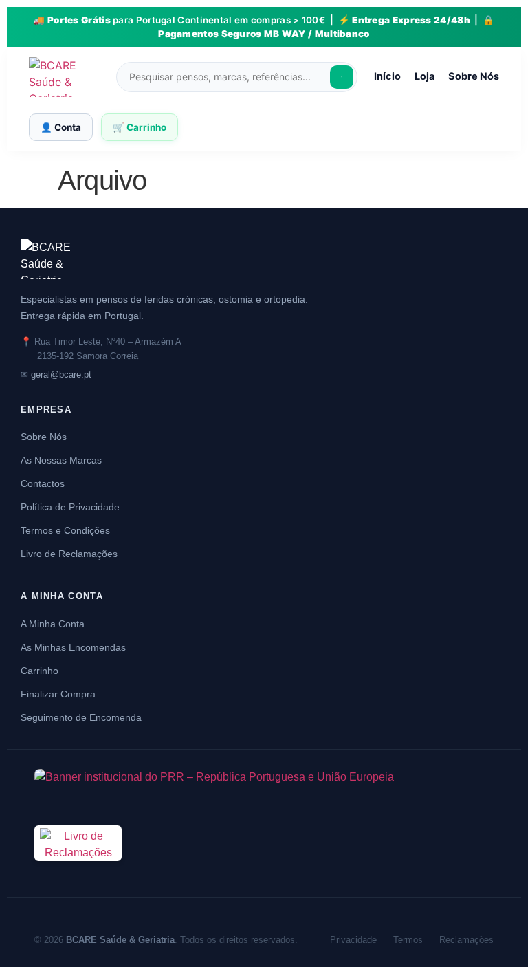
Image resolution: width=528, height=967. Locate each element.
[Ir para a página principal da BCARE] (264, 259)
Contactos (43, 483)
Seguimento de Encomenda (81, 717)
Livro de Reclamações (69, 553)
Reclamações (466, 940)
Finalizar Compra (58, 693)
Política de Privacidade (70, 506)
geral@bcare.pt (61, 374)
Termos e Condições (65, 530)
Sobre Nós (473, 76)
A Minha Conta (53, 623)
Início (387, 76)
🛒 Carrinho (139, 127)
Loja (424, 76)
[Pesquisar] (341, 77)
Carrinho (39, 670)
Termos (408, 940)
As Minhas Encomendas (73, 647)
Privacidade (353, 940)
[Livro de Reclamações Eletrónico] (78, 869)
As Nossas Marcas (61, 460)
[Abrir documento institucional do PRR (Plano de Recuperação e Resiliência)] (264, 789)
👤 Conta (61, 127)
